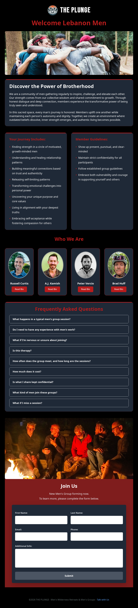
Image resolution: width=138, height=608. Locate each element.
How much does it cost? (27, 371)
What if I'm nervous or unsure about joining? (40, 340)
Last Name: (77, 512)
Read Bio (19, 289)
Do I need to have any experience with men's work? (44, 329)
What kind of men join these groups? (35, 392)
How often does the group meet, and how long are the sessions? (52, 361)
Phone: (74, 529)
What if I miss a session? (27, 403)
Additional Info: (23, 546)
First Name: (21, 512)
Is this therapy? (22, 350)
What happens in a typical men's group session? (41, 319)
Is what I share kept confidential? (33, 382)
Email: (18, 529)
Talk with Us (103, 599)
